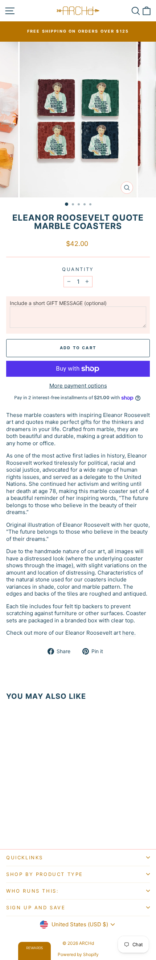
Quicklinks (24, 857)
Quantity (78, 269)
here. (129, 632)
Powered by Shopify (78, 954)
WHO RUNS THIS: (32, 891)
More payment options (78, 385)
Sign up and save (36, 907)
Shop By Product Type (44, 874)
